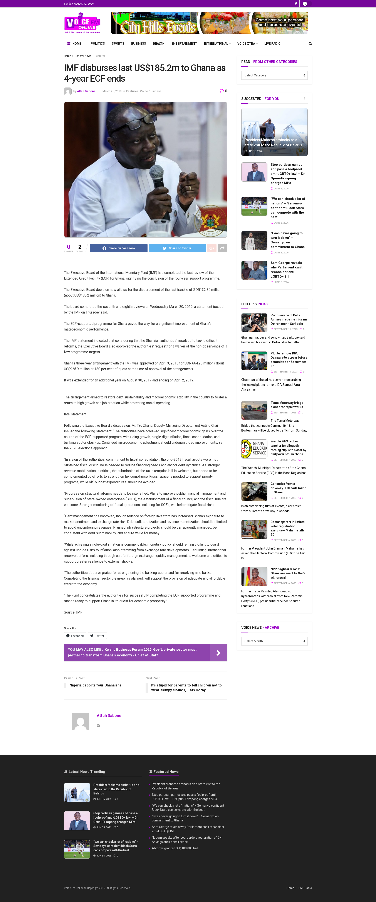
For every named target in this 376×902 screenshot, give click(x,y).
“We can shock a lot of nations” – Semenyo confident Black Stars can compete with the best (288, 208)
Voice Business (150, 91)
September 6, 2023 (284, 540)
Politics (98, 43)
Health (158, 43)
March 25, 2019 (111, 91)
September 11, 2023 (285, 329)
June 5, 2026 (254, 151)
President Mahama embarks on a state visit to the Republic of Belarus (116, 789)
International (216, 43)
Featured (100, 55)
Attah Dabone (86, 91)
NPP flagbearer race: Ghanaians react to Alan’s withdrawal (288, 573)
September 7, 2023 (284, 412)
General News (83, 55)
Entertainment (184, 43)
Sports (118, 43)
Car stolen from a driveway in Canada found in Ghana (288, 488)
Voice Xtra (246, 43)
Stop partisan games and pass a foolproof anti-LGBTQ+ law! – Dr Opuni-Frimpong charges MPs (288, 174)
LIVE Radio (272, 43)
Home (76, 43)
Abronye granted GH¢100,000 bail (175, 848)
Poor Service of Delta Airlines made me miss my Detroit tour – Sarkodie (289, 319)
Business (138, 43)
